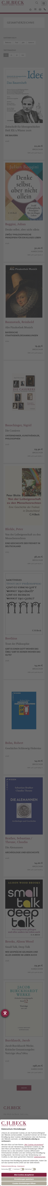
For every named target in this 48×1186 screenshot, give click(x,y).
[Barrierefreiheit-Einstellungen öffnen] (5, 1013)
